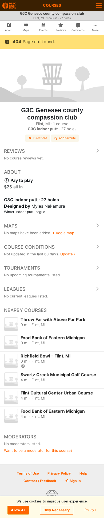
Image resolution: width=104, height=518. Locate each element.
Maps (10, 226)
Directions (40, 138)
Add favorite (67, 138)
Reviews (14, 151)
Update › (67, 254)
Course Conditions (29, 247)
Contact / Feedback (39, 481)
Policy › (91, 510)
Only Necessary (56, 510)
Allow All (18, 510)
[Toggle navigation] (99, 5)
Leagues (14, 289)
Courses (52, 5)
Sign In (75, 481)
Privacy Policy (59, 473)
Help (83, 473)
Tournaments (22, 268)
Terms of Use (28, 473)
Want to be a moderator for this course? (38, 450)
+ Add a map (63, 233)
